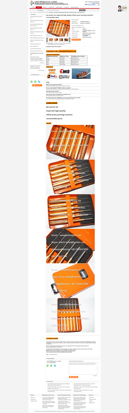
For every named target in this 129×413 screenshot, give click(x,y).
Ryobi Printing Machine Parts (36, 37)
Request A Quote (95, 3)
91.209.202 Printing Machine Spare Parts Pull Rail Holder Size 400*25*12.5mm (48, 398)
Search (83, 10)
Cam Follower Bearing (34, 48)
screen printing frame (53, 354)
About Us (45, 7)
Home (33, 7)
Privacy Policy (37, 411)
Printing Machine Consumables (42, 12)
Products (39, 7)
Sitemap (91, 401)
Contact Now (77, 39)
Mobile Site (92, 402)
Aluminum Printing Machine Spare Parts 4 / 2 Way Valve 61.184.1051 (48, 406)
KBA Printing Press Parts (35, 35)
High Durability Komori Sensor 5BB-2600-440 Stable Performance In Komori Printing (64, 398)
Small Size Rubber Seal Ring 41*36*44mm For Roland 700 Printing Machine (80, 407)
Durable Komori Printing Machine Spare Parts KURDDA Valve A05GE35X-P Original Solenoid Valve (64, 407)
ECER (93, 411)
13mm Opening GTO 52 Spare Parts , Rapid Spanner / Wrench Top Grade (48, 402)
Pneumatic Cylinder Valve (35, 50)
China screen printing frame (46, 411)
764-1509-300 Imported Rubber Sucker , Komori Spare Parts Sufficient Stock (64, 402)
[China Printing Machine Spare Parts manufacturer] (32, 3)
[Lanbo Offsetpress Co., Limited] (99, 4)
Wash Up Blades (33, 46)
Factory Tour (51, 7)
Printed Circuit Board (34, 44)
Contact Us (66, 7)
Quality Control (59, 7)
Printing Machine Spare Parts (36, 16)
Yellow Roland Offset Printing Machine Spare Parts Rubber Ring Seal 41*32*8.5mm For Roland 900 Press (79, 399)
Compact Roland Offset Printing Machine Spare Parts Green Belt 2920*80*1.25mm (80, 403)
